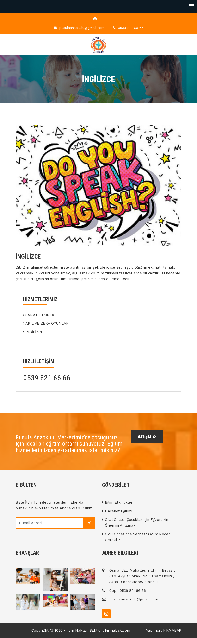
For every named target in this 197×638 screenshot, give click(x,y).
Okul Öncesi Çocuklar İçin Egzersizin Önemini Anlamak (136, 523)
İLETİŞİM (145, 437)
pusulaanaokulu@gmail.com (82, 28)
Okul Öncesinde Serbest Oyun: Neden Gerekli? (138, 537)
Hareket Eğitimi (118, 511)
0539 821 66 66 (131, 28)
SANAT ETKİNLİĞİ (40, 315)
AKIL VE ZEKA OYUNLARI (47, 323)
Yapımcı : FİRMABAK (163, 630)
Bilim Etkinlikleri (119, 502)
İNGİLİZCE (34, 332)
